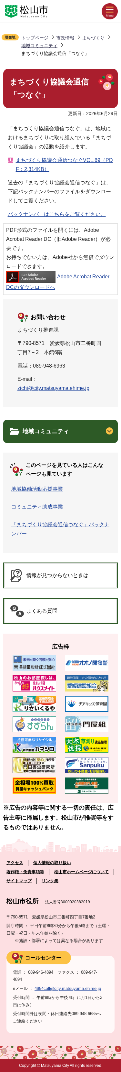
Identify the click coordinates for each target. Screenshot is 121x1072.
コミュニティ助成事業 (37, 506)
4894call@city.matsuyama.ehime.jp (68, 988)
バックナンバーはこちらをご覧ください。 (57, 214)
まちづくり (93, 37)
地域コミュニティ (39, 45)
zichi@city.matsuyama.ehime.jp (53, 388)
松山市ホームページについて (81, 871)
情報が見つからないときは (57, 575)
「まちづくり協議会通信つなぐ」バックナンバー (60, 529)
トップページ (34, 37)
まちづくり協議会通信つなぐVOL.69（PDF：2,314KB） (64, 164)
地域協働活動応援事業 (37, 489)
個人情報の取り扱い (52, 862)
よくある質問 (41, 611)
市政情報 (65, 37)
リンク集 (50, 880)
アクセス (14, 862)
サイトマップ (19, 880)
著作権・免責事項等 (25, 871)
